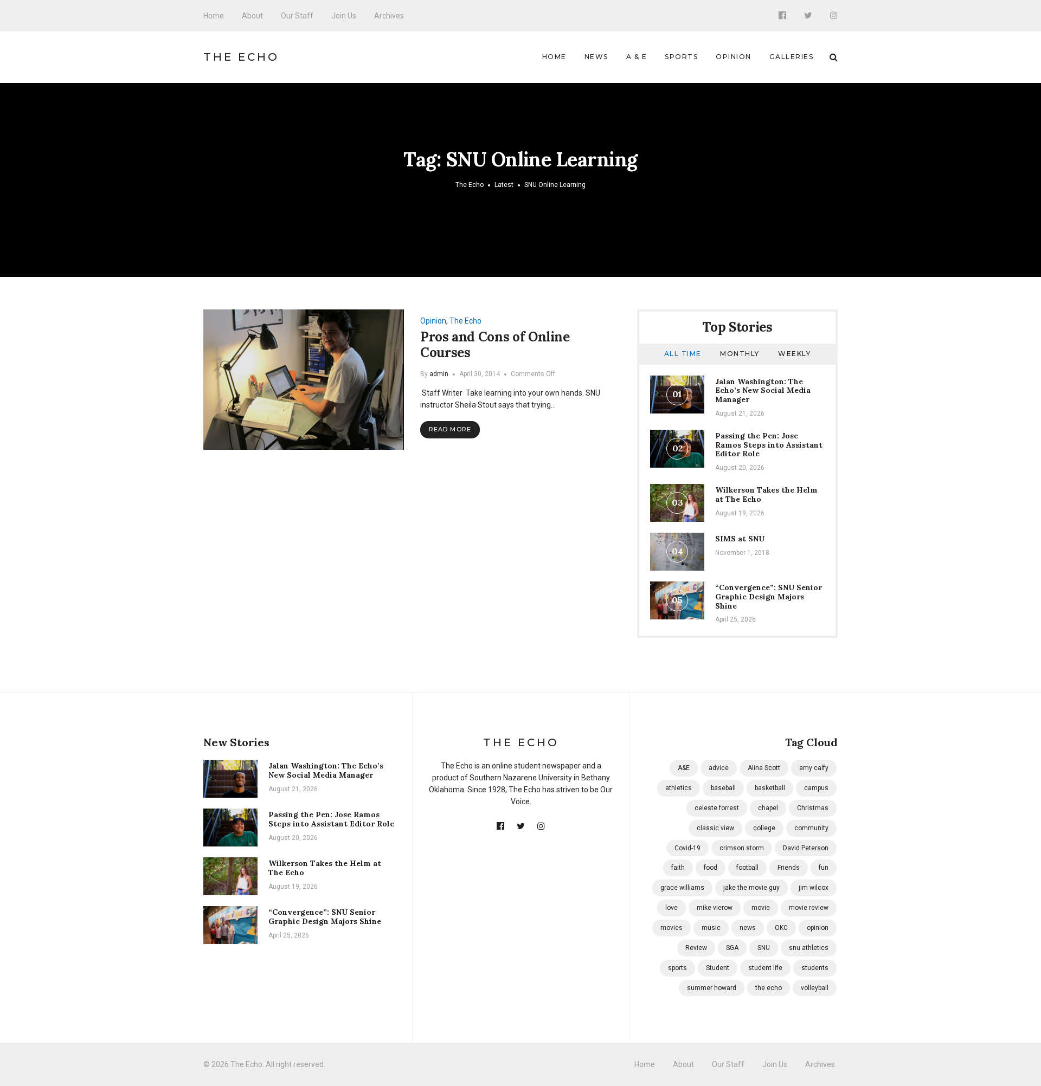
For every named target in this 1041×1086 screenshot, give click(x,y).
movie (760, 908)
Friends (788, 867)
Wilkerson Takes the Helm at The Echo (766, 494)
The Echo (241, 56)
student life (765, 968)
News (596, 57)
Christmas (812, 808)
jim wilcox (813, 887)
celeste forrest (717, 808)
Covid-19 (687, 848)
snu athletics (808, 948)
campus (816, 788)
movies (671, 928)
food (710, 867)
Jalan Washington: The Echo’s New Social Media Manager (763, 391)
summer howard (711, 988)
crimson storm (741, 848)
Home (213, 15)
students (814, 968)
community (811, 828)
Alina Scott (764, 768)
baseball (723, 788)
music (711, 928)
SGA (732, 948)
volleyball (814, 988)
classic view (715, 828)
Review (696, 948)
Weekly (794, 354)
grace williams (682, 887)
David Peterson (805, 848)
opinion (817, 928)
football (747, 867)
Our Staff (297, 15)
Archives (389, 15)
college (764, 828)
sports (677, 968)
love (671, 908)
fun (823, 867)
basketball (770, 788)
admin (438, 374)
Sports (681, 57)
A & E (636, 57)
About (252, 15)
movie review (808, 908)
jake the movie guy (751, 887)
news (748, 928)
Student (717, 968)
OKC (781, 928)
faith (678, 867)
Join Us (343, 15)
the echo (768, 988)
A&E (684, 768)
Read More (450, 429)
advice (719, 768)
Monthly (740, 354)
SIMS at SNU (739, 539)
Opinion (733, 57)
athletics (678, 788)
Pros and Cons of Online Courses (495, 344)
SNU (763, 948)
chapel (768, 808)
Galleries (791, 57)
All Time (683, 354)
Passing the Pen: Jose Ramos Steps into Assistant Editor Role (768, 445)
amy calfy (813, 768)
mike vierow (714, 908)
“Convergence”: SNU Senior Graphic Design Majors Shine (768, 597)
